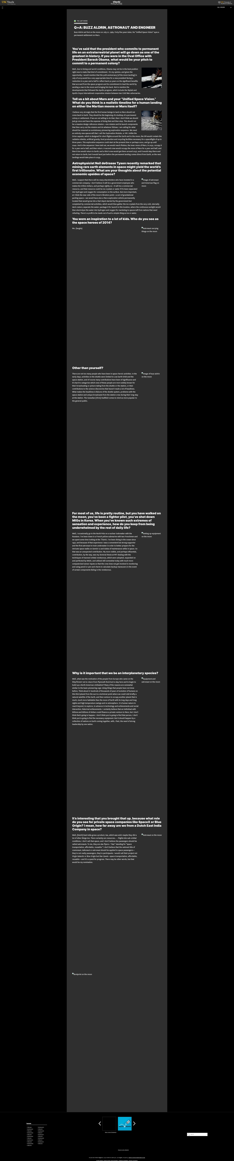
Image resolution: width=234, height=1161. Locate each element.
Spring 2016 (41, 1138)
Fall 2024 (29, 1131)
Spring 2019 (41, 1127)
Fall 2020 (29, 1141)
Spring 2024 (30, 1132)
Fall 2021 (29, 1138)
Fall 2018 (40, 1129)
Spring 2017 (41, 1134)
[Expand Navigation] (3, 7)
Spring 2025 (30, 1129)
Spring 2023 (30, 1136)
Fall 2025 (29, 1127)
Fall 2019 (29, 1145)
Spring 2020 (30, 1143)
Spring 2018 (41, 1131)
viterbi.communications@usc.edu (137, 1157)
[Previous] (109, 1124)
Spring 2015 (41, 1141)
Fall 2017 (40, 1132)
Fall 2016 (40, 1136)
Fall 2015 (40, 1140)
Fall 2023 (29, 1134)
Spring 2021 (30, 1140)
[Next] (125, 1124)
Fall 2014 (40, 1143)
